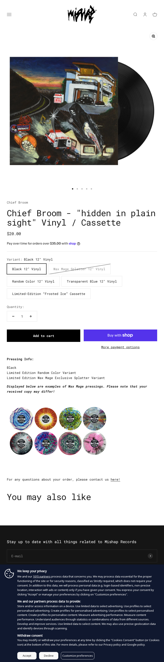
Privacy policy (112, 644)
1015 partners (42, 576)
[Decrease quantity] (13, 316)
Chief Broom (17, 202)
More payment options (120, 347)
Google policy (136, 644)
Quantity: (15, 307)
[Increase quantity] (31, 316)
